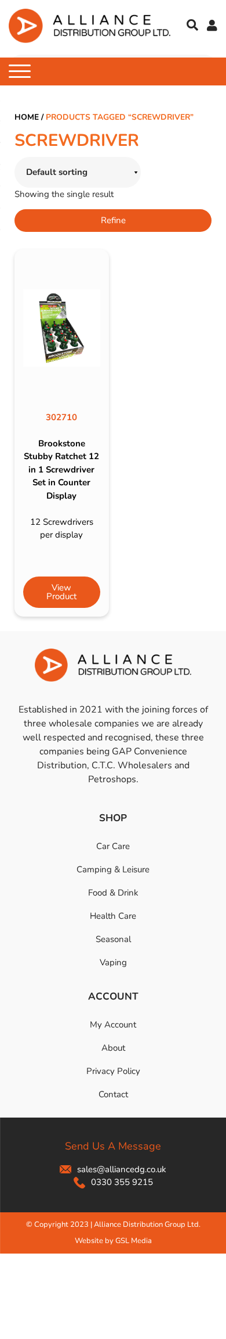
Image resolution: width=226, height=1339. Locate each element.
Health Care (113, 916)
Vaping (113, 962)
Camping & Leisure (113, 869)
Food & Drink (113, 892)
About (113, 1048)
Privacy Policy (113, 1071)
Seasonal (113, 939)
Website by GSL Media (113, 1241)
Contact (113, 1094)
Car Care (113, 846)
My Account (113, 1024)
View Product (61, 592)
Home (26, 117)
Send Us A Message (113, 1146)
